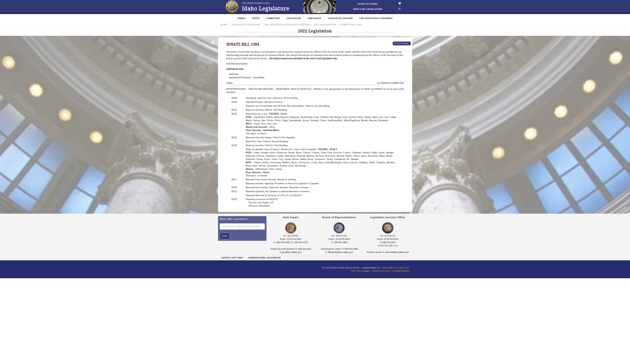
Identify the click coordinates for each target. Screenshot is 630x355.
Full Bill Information (237, 63)
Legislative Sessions (340, 18)
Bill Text (233, 74)
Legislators (294, 18)
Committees (273, 18)
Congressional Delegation (264, 257)
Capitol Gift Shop (232, 257)
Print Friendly (401, 43)
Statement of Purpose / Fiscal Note (247, 77)
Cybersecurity (401, 271)
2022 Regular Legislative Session (287, 24)
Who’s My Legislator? (367, 9)
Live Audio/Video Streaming (376, 18)
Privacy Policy (381, 271)
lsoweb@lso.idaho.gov (397, 252)
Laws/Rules (314, 18)
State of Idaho (368, 3)
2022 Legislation (325, 24)
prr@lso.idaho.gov (292, 252)
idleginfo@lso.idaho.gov (340, 252)
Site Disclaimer (360, 271)
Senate (241, 18)
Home (224, 24)
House (256, 18)
